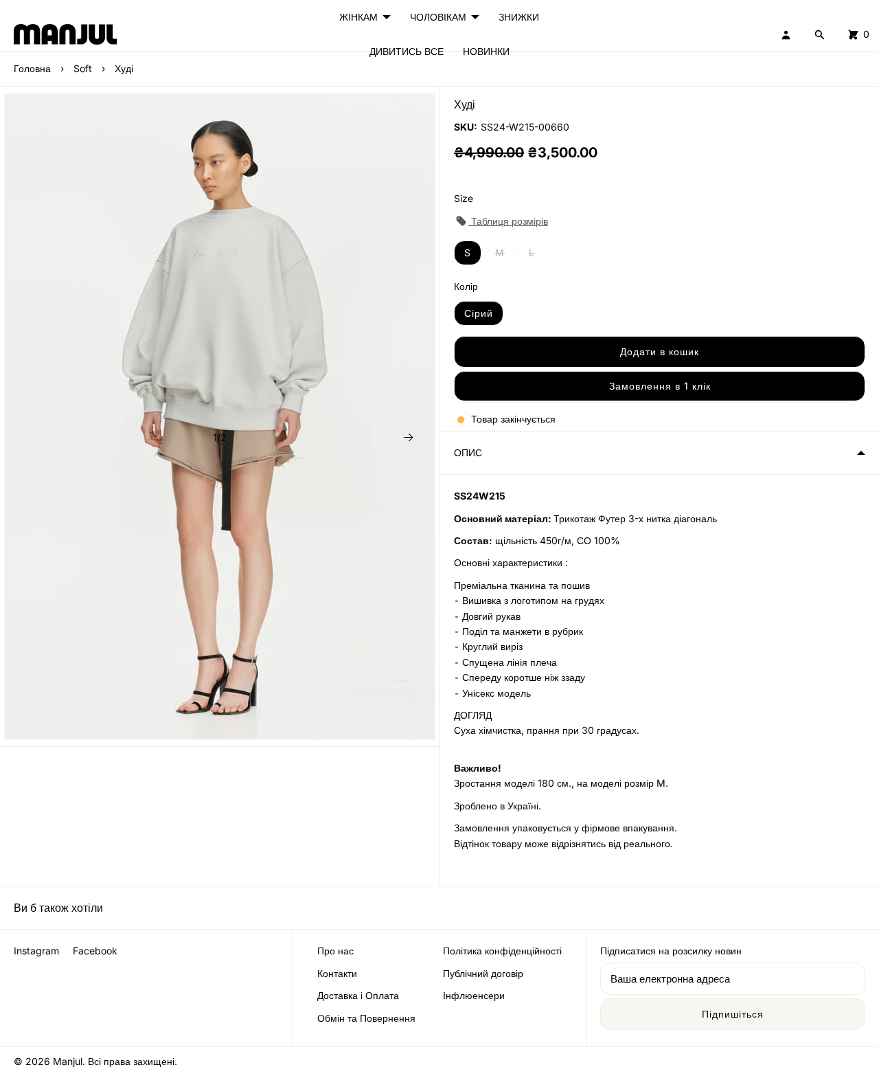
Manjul (67, 1061)
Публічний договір (483, 973)
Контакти (337, 973)
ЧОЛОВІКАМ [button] (438, 17)
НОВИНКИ (486, 51)
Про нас (335, 950)
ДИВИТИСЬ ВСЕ (406, 51)
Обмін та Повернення (366, 1018)
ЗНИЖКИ (519, 17)
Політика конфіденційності (502, 950)
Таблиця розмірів (508, 221)
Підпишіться (733, 1014)
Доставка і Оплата (358, 995)
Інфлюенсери (474, 995)
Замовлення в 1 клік (660, 386)
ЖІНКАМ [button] (358, 17)
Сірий (478, 313)
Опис (468, 452)
